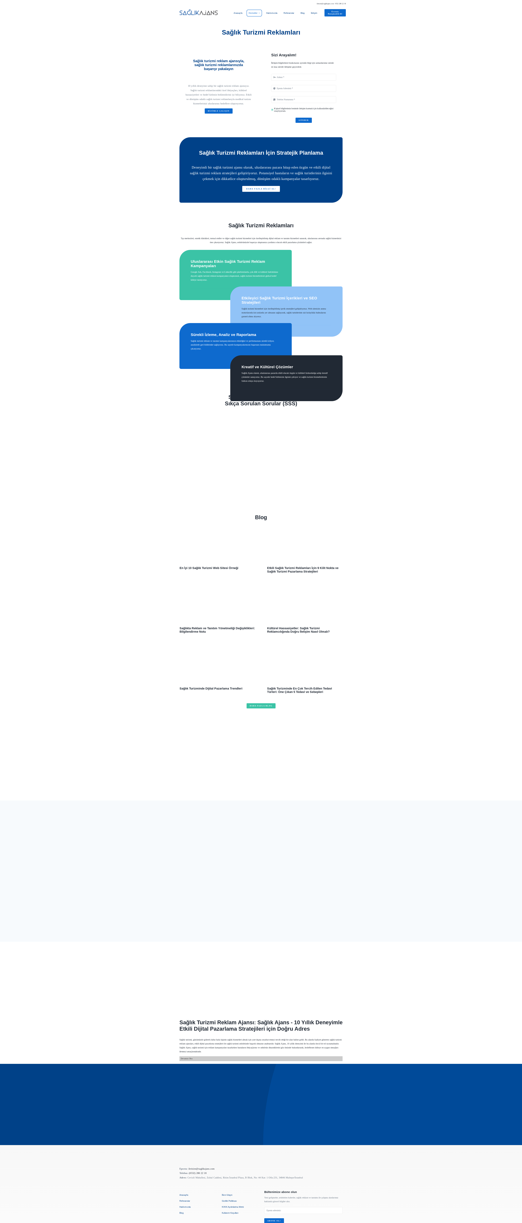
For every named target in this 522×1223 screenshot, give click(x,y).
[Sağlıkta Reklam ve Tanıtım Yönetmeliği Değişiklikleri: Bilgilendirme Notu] (217, 603)
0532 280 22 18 (340, 4)
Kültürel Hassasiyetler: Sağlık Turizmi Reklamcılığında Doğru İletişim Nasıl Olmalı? (298, 630)
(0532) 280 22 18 (197, 1173)
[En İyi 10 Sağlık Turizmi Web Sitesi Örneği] (217, 543)
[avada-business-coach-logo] (199, 8)
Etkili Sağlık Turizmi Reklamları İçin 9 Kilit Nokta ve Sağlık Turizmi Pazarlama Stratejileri (302, 569)
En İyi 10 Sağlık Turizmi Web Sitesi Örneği (209, 568)
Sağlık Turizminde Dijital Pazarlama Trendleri (211, 688)
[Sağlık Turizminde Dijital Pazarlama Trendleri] (217, 664)
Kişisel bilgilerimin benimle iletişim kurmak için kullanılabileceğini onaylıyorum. (303, 109)
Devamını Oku (186, 1059)
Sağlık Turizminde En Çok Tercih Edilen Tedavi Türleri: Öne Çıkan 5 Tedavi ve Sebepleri (299, 690)
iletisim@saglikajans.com (325, 4)
